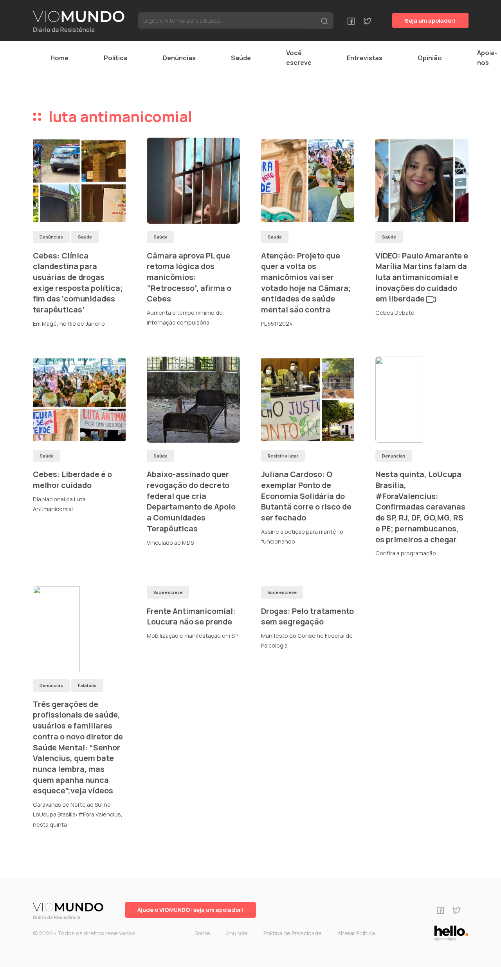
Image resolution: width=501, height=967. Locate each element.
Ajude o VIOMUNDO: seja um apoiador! (190, 909)
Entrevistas (364, 58)
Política (116, 58)
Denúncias (179, 58)
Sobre (202, 933)
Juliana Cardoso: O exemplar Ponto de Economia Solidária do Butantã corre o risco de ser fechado (306, 496)
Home (59, 58)
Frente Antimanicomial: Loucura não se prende (191, 616)
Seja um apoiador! (430, 20)
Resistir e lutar (283, 456)
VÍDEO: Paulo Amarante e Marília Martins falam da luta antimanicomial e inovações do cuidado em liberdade (421, 277)
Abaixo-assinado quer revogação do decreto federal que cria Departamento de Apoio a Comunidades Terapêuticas (191, 501)
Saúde (241, 58)
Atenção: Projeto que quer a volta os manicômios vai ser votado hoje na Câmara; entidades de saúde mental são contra (306, 282)
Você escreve (299, 57)
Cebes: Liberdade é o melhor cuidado (72, 479)
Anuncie (237, 933)
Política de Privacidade (292, 933)
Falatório (87, 685)
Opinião (430, 58)
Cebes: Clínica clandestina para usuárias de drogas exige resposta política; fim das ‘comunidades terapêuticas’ (78, 282)
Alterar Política (356, 933)
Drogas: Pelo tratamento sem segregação (307, 616)
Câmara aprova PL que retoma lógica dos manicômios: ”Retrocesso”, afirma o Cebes (189, 277)
